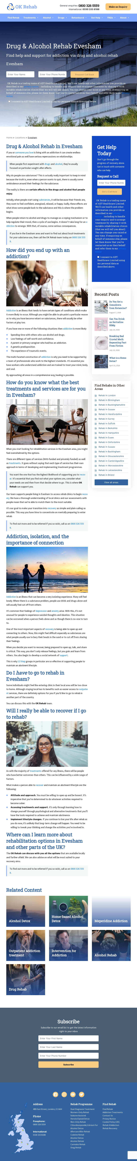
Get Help (95, 17)
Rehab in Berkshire (108, 428)
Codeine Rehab (77, 1134)
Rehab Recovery (110, 1128)
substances (44, 199)
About (123, 17)
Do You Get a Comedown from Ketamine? (118, 304)
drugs (47, 163)
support (64, 655)
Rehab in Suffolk (107, 423)
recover (39, 785)
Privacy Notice (109, 1118)
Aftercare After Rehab (80, 1131)
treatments (15, 463)
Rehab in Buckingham (109, 451)
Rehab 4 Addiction (111, 1125)
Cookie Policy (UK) (111, 1122)
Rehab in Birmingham (109, 400)
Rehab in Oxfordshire (109, 442)
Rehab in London (107, 395)
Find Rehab (13, 17)
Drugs (61, 17)
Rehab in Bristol (106, 475)
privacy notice (31, 86)
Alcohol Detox (77, 1138)
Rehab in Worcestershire (111, 465)
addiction (68, 328)
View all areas (111, 482)
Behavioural (78, 17)
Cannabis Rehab (78, 1144)
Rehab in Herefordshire (110, 414)
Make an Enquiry (118, 6)
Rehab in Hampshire (109, 432)
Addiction (11, 310)
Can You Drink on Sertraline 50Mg (117, 322)
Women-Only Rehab (80, 1112)
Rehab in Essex (106, 437)
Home (9, 137)
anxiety (55, 610)
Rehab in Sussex (107, 409)
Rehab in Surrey (107, 418)
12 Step (21, 661)
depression (41, 610)
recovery (52, 508)
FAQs (110, 17)
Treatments (29, 17)
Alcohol (47, 17)
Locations (20, 137)
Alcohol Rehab (77, 1141)
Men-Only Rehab (78, 1122)
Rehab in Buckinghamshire (112, 404)
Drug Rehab (76, 1147)
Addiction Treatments (113, 1112)
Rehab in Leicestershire (110, 470)
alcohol (58, 163)
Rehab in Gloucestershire (111, 456)
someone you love (24, 152)
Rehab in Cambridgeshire (111, 461)
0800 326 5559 (89, 5)
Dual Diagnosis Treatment (83, 1109)
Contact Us (108, 1115)
